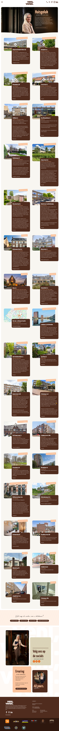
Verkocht (53, 235)
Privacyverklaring (8, 714)
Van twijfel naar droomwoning (49, 309)
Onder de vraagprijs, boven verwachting (19, 483)
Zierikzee (15, 569)
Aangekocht (24, 235)
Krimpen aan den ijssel (46, 289)
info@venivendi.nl (37, 707)
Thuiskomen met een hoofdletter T (48, 73)
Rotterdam (15, 86)
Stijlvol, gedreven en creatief (21, 309)
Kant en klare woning (23, 521)
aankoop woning (14, 620)
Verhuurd (25, 553)
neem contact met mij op (21, 688)
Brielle (43, 119)
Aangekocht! (52, 274)
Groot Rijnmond (17, 322)
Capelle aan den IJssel (18, 119)
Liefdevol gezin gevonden (22, 343)
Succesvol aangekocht (22, 380)
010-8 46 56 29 (37, 706)
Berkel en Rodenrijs (46, 86)
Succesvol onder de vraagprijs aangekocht (47, 343)
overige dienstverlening (43, 620)
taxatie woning (33, 620)
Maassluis (43, 469)
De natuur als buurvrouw (50, 144)
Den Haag (43, 358)
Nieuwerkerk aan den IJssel (20, 289)
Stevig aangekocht (23, 144)
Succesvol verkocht (51, 422)
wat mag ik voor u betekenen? (41, 27)
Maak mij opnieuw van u (50, 104)
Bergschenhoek (17, 358)
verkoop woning (24, 620)
